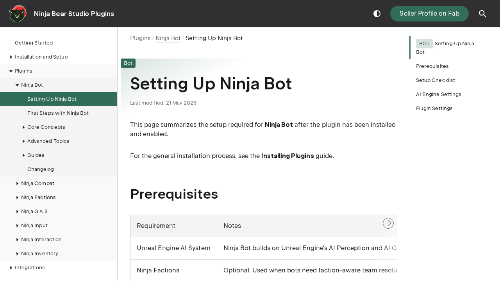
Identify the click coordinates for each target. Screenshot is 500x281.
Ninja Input (34, 225)
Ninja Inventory (39, 253)
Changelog (40, 169)
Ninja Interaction (41, 239)
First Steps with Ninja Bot (58, 113)
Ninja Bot (32, 85)
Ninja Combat (37, 183)
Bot (128, 63)
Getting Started (34, 43)
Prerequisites (432, 66)
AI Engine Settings (438, 94)
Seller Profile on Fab (429, 13)
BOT (424, 43)
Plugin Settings (434, 108)
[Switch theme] (377, 14)
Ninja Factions (38, 197)
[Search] (483, 13)
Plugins (140, 38)
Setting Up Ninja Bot (52, 99)
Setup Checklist (435, 80)
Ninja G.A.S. (35, 211)
